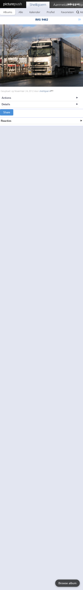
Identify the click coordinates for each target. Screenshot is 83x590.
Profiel (51, 12)
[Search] (78, 12)
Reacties (6, 120)
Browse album (67, 583)
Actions (6, 97)
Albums (7, 12)
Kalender (34, 12)
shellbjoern (44, 91)
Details (6, 104)
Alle (21, 12)
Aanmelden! (62, 4)
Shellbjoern (38, 4)
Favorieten (67, 12)
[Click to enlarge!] (41, 55)
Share (6, 112)
